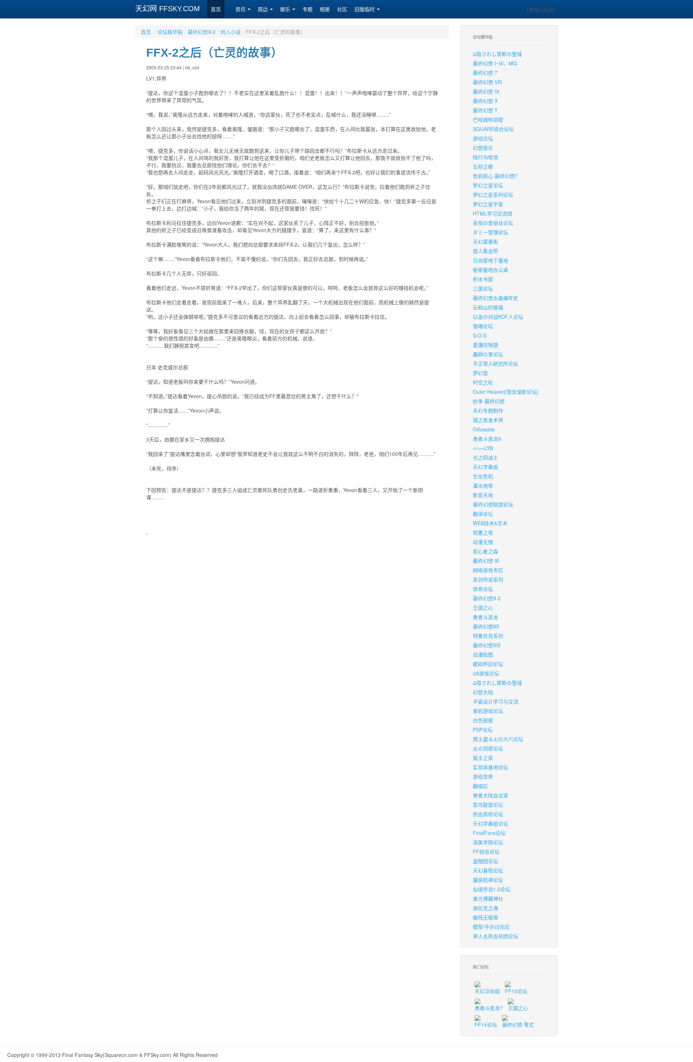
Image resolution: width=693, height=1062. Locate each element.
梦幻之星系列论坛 (493, 194)
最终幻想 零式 (518, 1024)
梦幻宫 (480, 373)
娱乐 (286, 9)
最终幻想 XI (486, 560)
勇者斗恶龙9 (487, 438)
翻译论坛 (483, 513)
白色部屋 (483, 720)
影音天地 (483, 495)
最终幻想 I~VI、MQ (495, 63)
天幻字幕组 (485, 466)
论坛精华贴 (170, 31)
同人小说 (231, 31)
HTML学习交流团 (492, 213)
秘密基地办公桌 (490, 269)
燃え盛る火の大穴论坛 (498, 739)
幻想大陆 (483, 692)
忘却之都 (483, 166)
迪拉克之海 (485, 907)
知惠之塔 (483, 532)
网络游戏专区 (488, 570)
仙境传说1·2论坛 (491, 889)
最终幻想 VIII (487, 82)
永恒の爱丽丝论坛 (493, 222)
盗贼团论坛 (485, 861)
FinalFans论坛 (489, 832)
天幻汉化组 (487, 990)
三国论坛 (483, 288)
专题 (307, 9)
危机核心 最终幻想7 (495, 175)
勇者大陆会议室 (490, 795)
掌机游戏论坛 (488, 710)
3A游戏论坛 (486, 673)
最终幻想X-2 (201, 31)
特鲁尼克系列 (488, 635)
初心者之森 (485, 551)
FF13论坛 (516, 990)
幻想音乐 (483, 147)
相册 (325, 9)
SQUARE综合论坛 (493, 128)
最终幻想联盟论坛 (493, 504)
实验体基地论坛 (490, 767)
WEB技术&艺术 (490, 523)
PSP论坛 (483, 729)
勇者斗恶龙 (485, 617)
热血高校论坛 (488, 814)
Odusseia (483, 429)
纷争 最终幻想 (489, 401)
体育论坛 (483, 588)
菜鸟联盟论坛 (488, 804)
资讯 (241, 9)
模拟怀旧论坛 (488, 663)
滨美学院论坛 (488, 842)
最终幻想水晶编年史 (495, 297)
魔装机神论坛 (488, 879)
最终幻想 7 (485, 72)
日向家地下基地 (490, 260)
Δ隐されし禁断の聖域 (497, 53)
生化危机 (483, 476)
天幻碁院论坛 (488, 870)
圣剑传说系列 (488, 579)
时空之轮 (483, 382)
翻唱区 (480, 785)
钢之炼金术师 (488, 419)
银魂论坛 (483, 326)
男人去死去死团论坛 (495, 936)
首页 (216, 9)
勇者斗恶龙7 (489, 1007)
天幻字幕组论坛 (490, 823)
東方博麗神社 (488, 898)
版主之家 (483, 757)
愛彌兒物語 (485, 344)
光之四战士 (485, 457)
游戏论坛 (483, 138)
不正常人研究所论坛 (495, 363)
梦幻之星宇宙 (488, 204)
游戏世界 (483, 776)
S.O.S (479, 335)
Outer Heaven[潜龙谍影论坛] (505, 391)
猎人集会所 (485, 250)
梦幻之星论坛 (488, 185)
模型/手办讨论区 (491, 926)
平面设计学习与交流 (495, 701)
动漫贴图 (483, 654)
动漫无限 (483, 541)
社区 (342, 9)
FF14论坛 (486, 1024)
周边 (263, 9)
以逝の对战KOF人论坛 (498, 316)
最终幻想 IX (486, 91)
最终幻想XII (486, 626)
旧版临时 (365, 9)
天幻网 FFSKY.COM (167, 9)
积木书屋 (483, 279)
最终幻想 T (485, 110)
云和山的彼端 (488, 307)
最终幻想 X (485, 100)
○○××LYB (483, 448)
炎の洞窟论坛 (488, 748)
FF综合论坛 (486, 851)
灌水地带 (483, 485)
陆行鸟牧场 (485, 157)
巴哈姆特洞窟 (488, 119)
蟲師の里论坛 (488, 354)
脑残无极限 (485, 917)
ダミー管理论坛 (490, 232)
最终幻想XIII (487, 645)
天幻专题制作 (488, 410)
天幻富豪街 (485, 241)
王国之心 (483, 607)
